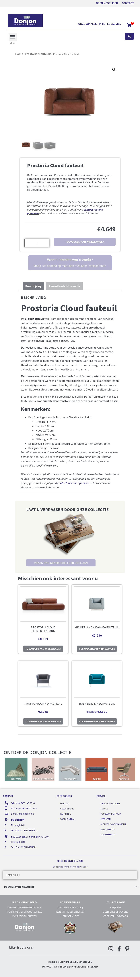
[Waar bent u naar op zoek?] (129, 36)
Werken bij (65, 813)
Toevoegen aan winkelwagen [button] (43, 648)
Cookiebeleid (107, 834)
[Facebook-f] (119, 948)
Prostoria (31, 54)
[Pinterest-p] (127, 948)
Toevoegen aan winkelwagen (84, 241)
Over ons (65, 803)
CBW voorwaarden (110, 803)
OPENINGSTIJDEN (107, 3)
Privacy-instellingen (57, 966)
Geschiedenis (67, 808)
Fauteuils (45, 54)
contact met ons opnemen (73, 483)
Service (104, 808)
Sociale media (67, 819)
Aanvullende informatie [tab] (64, 286)
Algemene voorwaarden (113, 824)
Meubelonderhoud (110, 813)
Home (19, 54)
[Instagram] (110, 948)
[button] (13, 37)
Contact (128, 3)
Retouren (105, 819)
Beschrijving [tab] (33, 286)
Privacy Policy (107, 829)
